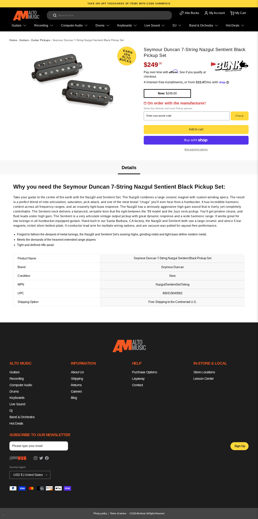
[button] (237, 13)
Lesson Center (203, 378)
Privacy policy (100, 513)
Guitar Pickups (40, 40)
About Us (77, 372)
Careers (76, 391)
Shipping (77, 378)
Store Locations (204, 372)
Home (13, 40)
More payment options (196, 149)
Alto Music (141, 513)
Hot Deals (16, 423)
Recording (16, 378)
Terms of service (118, 513)
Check (240, 115)
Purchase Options (144, 372)
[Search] (55, 15)
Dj (10, 410)
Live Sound (17, 404)
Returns (76, 385)
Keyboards (17, 398)
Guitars (24, 40)
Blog (74, 398)
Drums (14, 391)
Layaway (138, 378)
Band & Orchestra (21, 417)
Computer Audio (20, 385)
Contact (137, 385)
